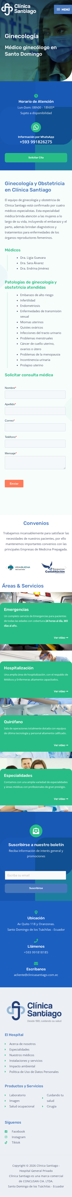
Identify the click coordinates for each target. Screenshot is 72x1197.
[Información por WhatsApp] (36, 127)
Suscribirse (36, 888)
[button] (6, 567)
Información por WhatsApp (36, 137)
